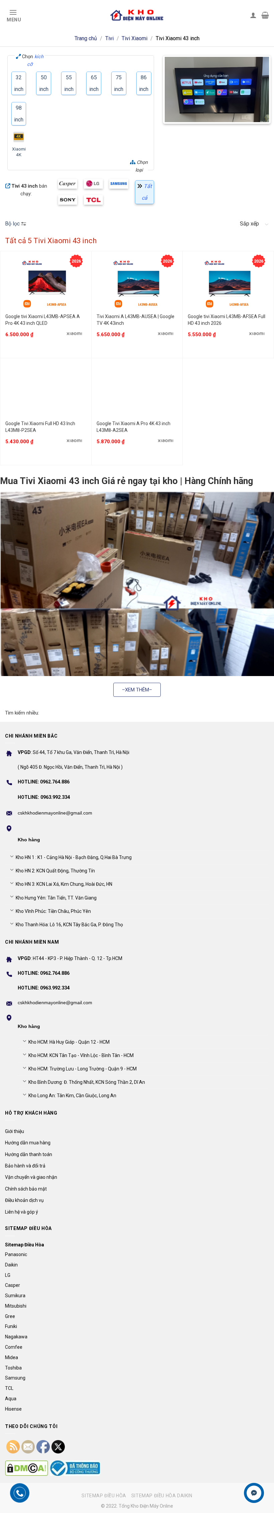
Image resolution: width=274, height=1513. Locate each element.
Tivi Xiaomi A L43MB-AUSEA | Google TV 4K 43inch (135, 320)
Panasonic (16, 1254)
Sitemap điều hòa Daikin (161, 1495)
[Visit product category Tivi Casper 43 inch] (67, 183)
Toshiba (13, 1367)
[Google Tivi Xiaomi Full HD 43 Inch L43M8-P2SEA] (45, 391)
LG (7, 1275)
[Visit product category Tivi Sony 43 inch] (67, 199)
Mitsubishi (15, 1306)
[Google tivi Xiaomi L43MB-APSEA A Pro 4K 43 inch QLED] (45, 284)
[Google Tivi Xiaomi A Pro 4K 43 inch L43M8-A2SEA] (137, 391)
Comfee (13, 1347)
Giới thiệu (14, 1131)
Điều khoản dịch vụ (24, 1200)
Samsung (15, 1378)
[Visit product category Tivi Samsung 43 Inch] (118, 183)
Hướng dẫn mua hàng (27, 1142)
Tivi (109, 38)
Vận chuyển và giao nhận (31, 1177)
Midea (11, 1357)
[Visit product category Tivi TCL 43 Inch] (93, 199)
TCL (9, 1388)
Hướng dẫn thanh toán (28, 1154)
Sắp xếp (249, 223)
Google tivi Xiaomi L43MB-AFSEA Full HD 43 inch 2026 (226, 320)
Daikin (11, 1264)
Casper (12, 1285)
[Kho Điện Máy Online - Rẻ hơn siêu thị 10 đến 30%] (137, 15)
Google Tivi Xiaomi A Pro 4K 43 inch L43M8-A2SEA (133, 427)
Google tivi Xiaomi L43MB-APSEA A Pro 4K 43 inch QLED (42, 320)
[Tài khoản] (253, 15)
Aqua (10, 1398)
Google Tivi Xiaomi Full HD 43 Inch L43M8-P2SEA (40, 427)
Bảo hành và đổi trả (25, 1165)
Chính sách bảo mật (26, 1189)
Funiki (11, 1326)
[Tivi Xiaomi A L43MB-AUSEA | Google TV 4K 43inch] (137, 284)
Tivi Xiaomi (134, 38)
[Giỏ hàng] (265, 15)
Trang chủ (86, 38)
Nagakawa (16, 1336)
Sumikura (15, 1295)
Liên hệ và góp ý (21, 1212)
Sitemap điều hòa (104, 1495)
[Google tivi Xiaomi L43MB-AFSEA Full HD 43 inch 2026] (228, 284)
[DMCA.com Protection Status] (26, 1468)
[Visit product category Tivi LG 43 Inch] (93, 183)
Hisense (13, 1409)
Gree (10, 1316)
